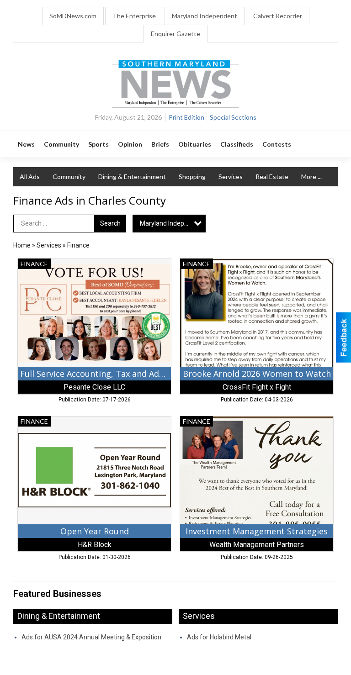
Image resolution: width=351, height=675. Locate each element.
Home (22, 245)
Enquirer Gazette (175, 33)
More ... (311, 176)
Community (69, 176)
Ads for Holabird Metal (219, 637)
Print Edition (186, 117)
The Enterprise (134, 16)
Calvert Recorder (277, 16)
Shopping (192, 176)
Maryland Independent (204, 16)
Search (110, 223)
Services (230, 176)
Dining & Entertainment (132, 176)
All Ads (30, 176)
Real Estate (271, 176)
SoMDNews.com (72, 16)
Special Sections (233, 117)
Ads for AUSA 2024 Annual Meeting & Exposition (91, 637)
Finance (78, 245)
